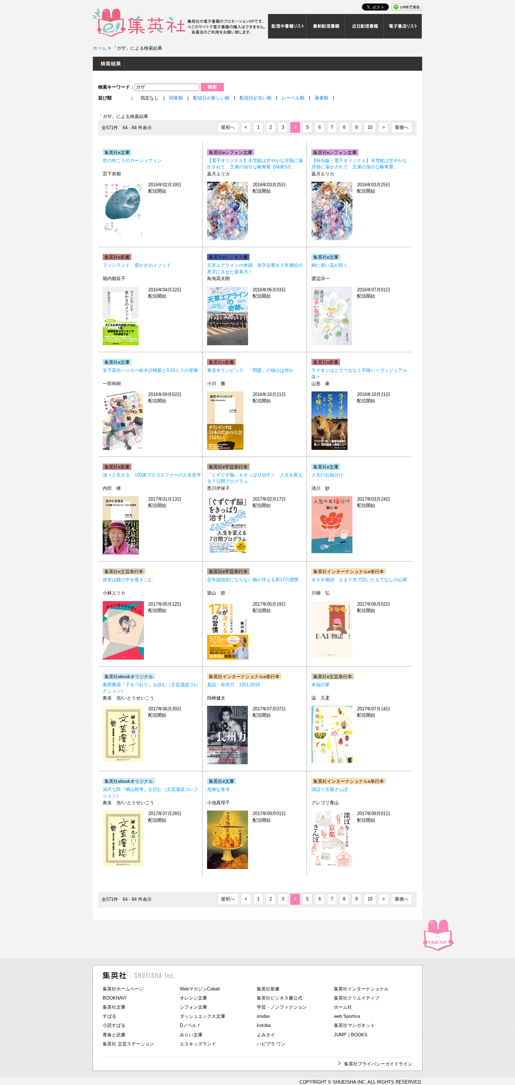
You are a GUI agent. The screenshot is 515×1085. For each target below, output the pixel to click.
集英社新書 (268, 989)
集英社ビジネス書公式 (279, 998)
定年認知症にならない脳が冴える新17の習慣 (252, 579)
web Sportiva (347, 1016)
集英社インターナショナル (361, 989)
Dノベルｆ (190, 1025)
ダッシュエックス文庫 (202, 1016)
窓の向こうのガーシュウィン (132, 160)
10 (370, 127)
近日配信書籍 (364, 26)
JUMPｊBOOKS (351, 1034)
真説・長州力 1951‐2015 (233, 684)
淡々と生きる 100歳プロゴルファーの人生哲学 (152, 475)
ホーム (100, 48)
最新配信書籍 (326, 26)
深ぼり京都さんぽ (329, 789)
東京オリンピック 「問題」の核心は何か (250, 370)
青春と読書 (114, 1034)
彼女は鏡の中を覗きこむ (128, 579)
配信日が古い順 (256, 97)
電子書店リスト (403, 26)
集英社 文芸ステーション (128, 1043)
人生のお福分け (327, 475)
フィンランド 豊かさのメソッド (137, 265)
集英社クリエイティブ (356, 998)
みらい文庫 (191, 1034)
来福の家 (320, 684)
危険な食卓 (218, 789)
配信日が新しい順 (211, 97)
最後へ (401, 127)
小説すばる (114, 1025)
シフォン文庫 (193, 1007)
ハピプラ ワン (271, 1043)
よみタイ (266, 1034)
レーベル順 (293, 97)
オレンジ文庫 (193, 998)
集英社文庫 (114, 1007)
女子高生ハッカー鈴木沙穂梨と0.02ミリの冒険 (150, 370)
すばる (109, 1016)
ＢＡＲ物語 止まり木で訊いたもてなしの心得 (359, 579)
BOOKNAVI (114, 998)
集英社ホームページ (123, 989)
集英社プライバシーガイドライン (378, 1063)
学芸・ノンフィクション (282, 1007)
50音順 (176, 97)
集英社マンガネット (354, 1025)
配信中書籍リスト (287, 26)
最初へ (228, 127)
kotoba (263, 1025)
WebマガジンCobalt (200, 989)
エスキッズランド (198, 1043)
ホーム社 (343, 1007)
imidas (263, 1016)
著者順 (321, 97)
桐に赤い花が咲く (329, 265)
